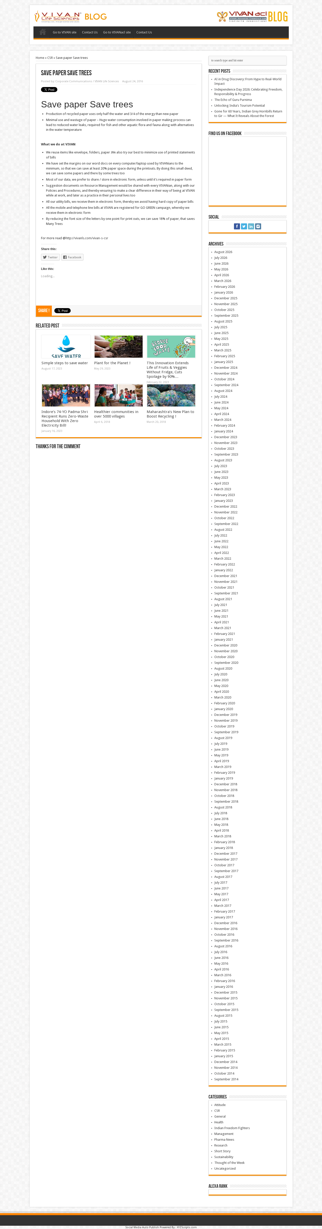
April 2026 (221, 275)
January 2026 (223, 292)
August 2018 (223, 807)
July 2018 (220, 813)
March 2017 (222, 906)
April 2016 (221, 969)
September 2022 (226, 524)
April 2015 (221, 1039)
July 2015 (220, 1021)
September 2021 (226, 593)
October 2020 (224, 657)
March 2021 (222, 628)
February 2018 (224, 842)
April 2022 (221, 553)
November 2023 (225, 443)
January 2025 (223, 362)
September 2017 (226, 871)
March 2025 (222, 350)
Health (218, 1122)
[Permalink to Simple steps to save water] (66, 347)
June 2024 (221, 402)
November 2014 (225, 1068)
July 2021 (220, 605)
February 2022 (224, 564)
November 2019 (225, 720)
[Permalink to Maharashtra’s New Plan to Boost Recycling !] (171, 395)
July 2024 (220, 396)
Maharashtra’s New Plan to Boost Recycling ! (170, 414)
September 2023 (226, 454)
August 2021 (223, 599)
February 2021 (224, 634)
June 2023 (221, 472)
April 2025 (221, 344)
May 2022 (221, 547)
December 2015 (225, 992)
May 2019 (221, 755)
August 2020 (223, 668)
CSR (50, 58)
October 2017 (224, 865)
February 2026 (224, 287)
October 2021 (224, 587)
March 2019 (222, 767)
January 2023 (223, 501)
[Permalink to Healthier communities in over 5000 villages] (119, 395)
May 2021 (221, 616)
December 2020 (225, 645)
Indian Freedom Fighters (232, 1128)
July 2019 (220, 744)
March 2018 (222, 836)
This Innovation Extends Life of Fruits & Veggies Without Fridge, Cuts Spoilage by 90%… (168, 370)
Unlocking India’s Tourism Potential (239, 105)
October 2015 (224, 1004)
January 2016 (223, 987)
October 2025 (224, 310)
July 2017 (220, 882)
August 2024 (223, 391)
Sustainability (223, 1157)
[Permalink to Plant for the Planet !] (119, 347)
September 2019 (226, 732)
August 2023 (223, 460)
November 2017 (225, 859)
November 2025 (225, 304)
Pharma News (224, 1139)
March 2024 (222, 420)
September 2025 (226, 315)
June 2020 (221, 680)
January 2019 (223, 778)
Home (43, 32)
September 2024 (226, 385)
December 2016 (225, 923)
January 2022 (223, 570)
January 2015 (223, 1056)
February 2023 (224, 495)
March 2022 (222, 558)
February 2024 (224, 425)
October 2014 (224, 1073)
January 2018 (223, 848)
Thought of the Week (229, 1163)
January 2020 (223, 709)
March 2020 (222, 697)
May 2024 (221, 408)
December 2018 (225, 784)
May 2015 (221, 1033)
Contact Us (90, 32)
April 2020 (221, 691)
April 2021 (221, 622)
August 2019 (223, 738)
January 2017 (223, 917)
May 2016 (221, 963)
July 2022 (220, 535)
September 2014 (226, 1079)
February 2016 (224, 981)
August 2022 (223, 529)
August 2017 (223, 877)
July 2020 (220, 674)
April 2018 (221, 830)
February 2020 (224, 703)
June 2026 (221, 263)
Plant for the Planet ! (112, 363)
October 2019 (224, 726)
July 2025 (220, 327)
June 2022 (221, 541)
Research (220, 1145)
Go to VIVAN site (64, 32)
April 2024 (221, 414)
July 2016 (220, 952)
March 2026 (222, 281)
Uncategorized (225, 1168)
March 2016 (222, 975)
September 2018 (226, 801)
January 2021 (223, 639)
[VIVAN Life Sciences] (71, 19)
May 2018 (221, 825)
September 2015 (226, 1010)
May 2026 (221, 269)
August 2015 (223, 1015)
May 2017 (221, 894)
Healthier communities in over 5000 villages (116, 414)
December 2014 (225, 1062)
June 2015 (221, 1027)
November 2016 (225, 929)
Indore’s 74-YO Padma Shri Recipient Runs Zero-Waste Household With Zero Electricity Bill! (65, 418)
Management (223, 1134)
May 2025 (221, 339)
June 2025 (221, 333)
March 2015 (222, 1044)
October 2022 (224, 518)
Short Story (222, 1151)
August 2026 (223, 252)
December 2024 (225, 368)
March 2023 (222, 489)
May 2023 (221, 477)
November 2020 (225, 651)
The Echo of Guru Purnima (233, 100)
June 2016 (221, 958)
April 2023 (221, 483)
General (220, 1116)
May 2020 (221, 686)
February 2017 (224, 911)
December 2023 (225, 437)
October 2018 (224, 796)
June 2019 (221, 749)
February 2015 (224, 1050)
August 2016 (223, 946)
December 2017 (225, 853)
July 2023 (220, 466)
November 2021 (225, 582)
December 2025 (225, 298)
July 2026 (220, 258)
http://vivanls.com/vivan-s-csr (87, 238)
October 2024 (224, 379)
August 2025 (223, 321)
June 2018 (221, 819)
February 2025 (224, 356)
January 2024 (223, 431)
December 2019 (225, 715)
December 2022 (225, 506)
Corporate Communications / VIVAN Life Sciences (87, 81)
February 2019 (224, 772)
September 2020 (226, 663)
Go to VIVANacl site (117, 32)
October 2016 (224, 934)
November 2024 (225, 373)
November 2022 (225, 512)
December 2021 (225, 576)
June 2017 (221, 888)
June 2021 (221, 610)
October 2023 (224, 448)
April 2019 (221, 761)
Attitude (220, 1105)
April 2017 (221, 900)
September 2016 (226, 940)
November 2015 (225, 998)
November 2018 (225, 790)
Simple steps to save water (65, 363)
